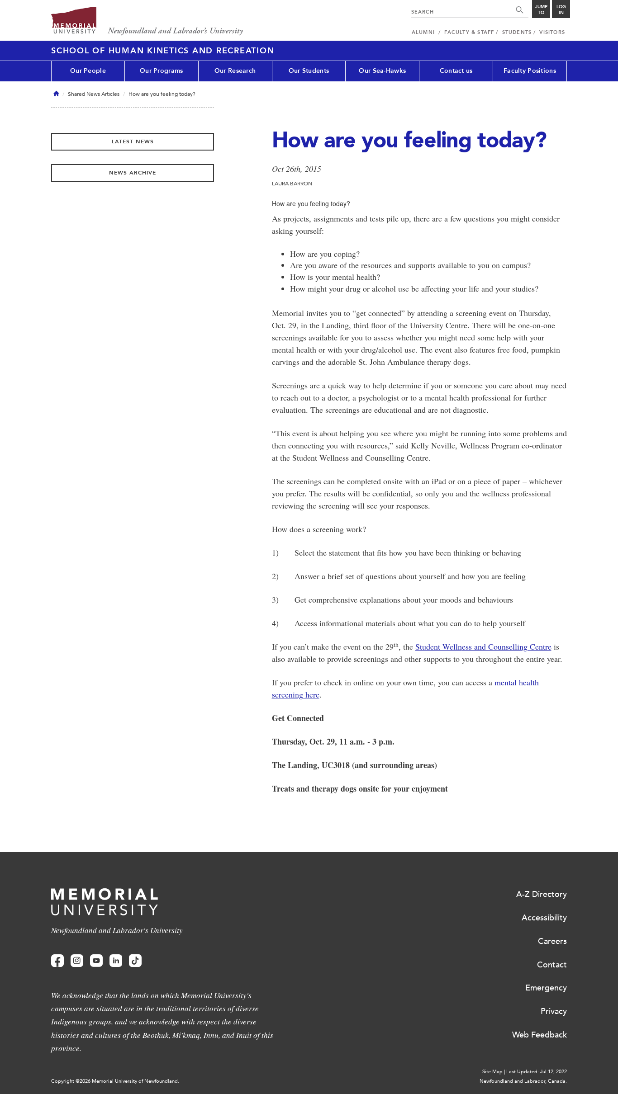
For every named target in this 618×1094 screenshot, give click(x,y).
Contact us (456, 71)
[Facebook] (57, 960)
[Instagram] (77, 960)
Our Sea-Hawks (382, 71)
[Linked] (115, 960)
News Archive (132, 173)
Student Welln (438, 646)
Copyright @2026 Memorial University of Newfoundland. (115, 1081)
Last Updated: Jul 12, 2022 (536, 1072)
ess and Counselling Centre (506, 646)
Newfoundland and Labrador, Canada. (523, 1081)
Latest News (133, 141)
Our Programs (161, 71)
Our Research (235, 71)
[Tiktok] (135, 960)
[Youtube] (96, 960)
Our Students (309, 71)
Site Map (492, 1072)
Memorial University (147, 21)
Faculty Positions (530, 71)
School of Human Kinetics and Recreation (162, 51)
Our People (88, 71)
